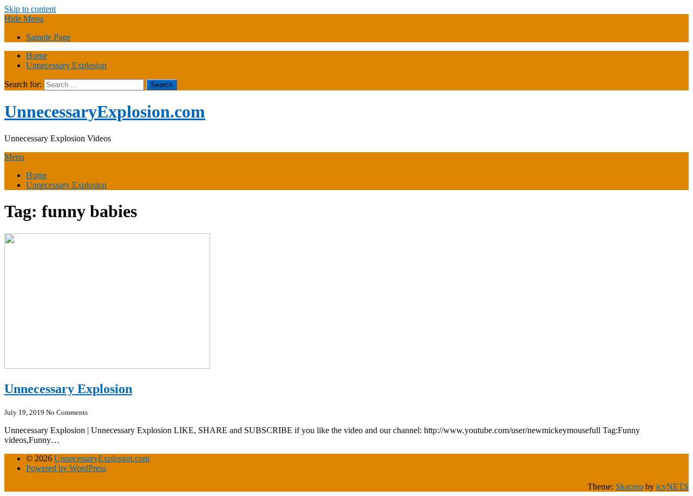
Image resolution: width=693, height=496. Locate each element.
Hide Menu (23, 18)
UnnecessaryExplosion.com (104, 111)
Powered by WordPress (66, 468)
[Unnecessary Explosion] (107, 365)
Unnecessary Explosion (66, 65)
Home (36, 55)
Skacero (629, 486)
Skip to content (30, 9)
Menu (14, 156)
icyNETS (672, 486)
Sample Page (48, 37)
